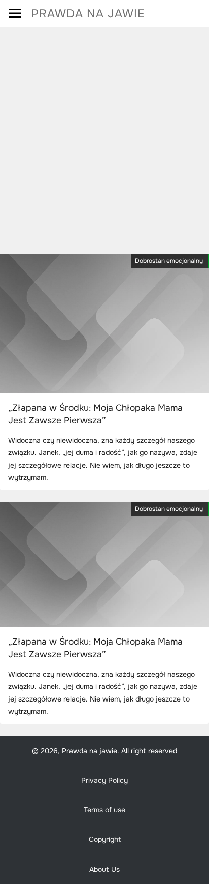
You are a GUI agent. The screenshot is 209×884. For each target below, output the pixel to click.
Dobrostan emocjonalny (169, 261)
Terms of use (104, 809)
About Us (104, 869)
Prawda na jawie (88, 13)
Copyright (105, 839)
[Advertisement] (104, 137)
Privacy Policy (104, 780)
